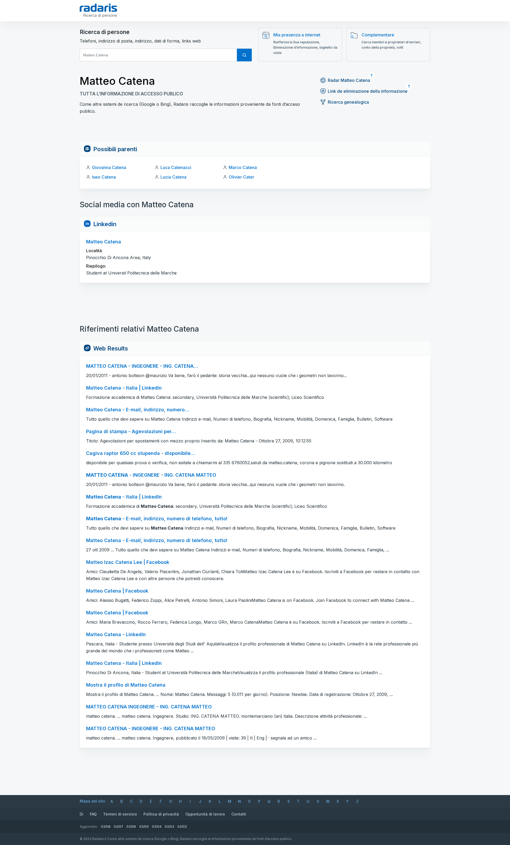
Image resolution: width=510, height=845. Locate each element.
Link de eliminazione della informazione (367, 91)
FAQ (93, 814)
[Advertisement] (255, 130)
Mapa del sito (92, 801)
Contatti (238, 814)
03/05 (144, 827)
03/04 (157, 827)
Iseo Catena (104, 177)
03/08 (105, 827)
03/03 (169, 827)
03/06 (131, 827)
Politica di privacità (161, 814)
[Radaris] (98, 8)
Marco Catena (243, 167)
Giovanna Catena (109, 167)
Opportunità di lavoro (205, 814)
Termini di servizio (120, 814)
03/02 (182, 827)
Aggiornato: (89, 827)
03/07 (118, 827)
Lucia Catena (173, 177)
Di (81, 814)
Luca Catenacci (175, 167)
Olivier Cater (241, 177)
